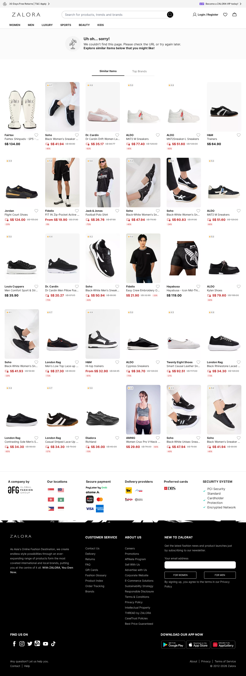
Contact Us (92, 548)
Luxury (47, 25)
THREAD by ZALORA (138, 613)
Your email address (176, 558)
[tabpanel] (123, 268)
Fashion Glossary (95, 575)
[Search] (170, 15)
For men (220, 575)
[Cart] (234, 14)
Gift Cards (91, 569)
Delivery (90, 553)
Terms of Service (225, 661)
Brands (89, 591)
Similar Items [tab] (108, 71)
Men (31, 25)
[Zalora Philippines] (51, 509)
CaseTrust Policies (136, 618)
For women (180, 575)
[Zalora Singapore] (51, 490)
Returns (90, 559)
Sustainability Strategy (139, 586)
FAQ (88, 564)
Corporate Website (136, 575)
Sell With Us (132, 564)
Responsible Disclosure (139, 591)
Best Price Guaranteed (139, 623)
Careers (130, 548)
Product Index (94, 580)
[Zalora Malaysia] (61, 490)
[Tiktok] (78, 644)
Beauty (84, 25)
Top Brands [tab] (139, 71)
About (193, 661)
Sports (65, 25)
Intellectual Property (137, 607)
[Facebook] (14, 644)
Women (14, 25)
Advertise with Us (136, 569)
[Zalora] (26, 15)
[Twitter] (30, 644)
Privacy (206, 661)
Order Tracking (94, 586)
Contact (15, 666)
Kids (100, 25)
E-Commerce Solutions (139, 580)
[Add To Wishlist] (36, 135)
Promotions (132, 553)
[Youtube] (45, 644)
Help (27, 666)
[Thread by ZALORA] (38, 644)
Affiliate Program (135, 559)
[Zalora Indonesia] (61, 509)
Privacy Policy (134, 602)
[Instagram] (22, 644)
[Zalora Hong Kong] (51, 499)
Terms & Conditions (137, 596)
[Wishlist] (225, 14)
